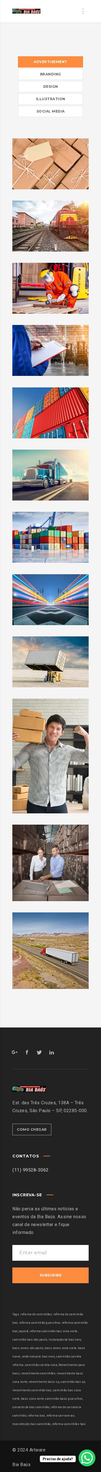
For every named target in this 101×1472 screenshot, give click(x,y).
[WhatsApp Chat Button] (87, 1457)
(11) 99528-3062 (30, 1170)
